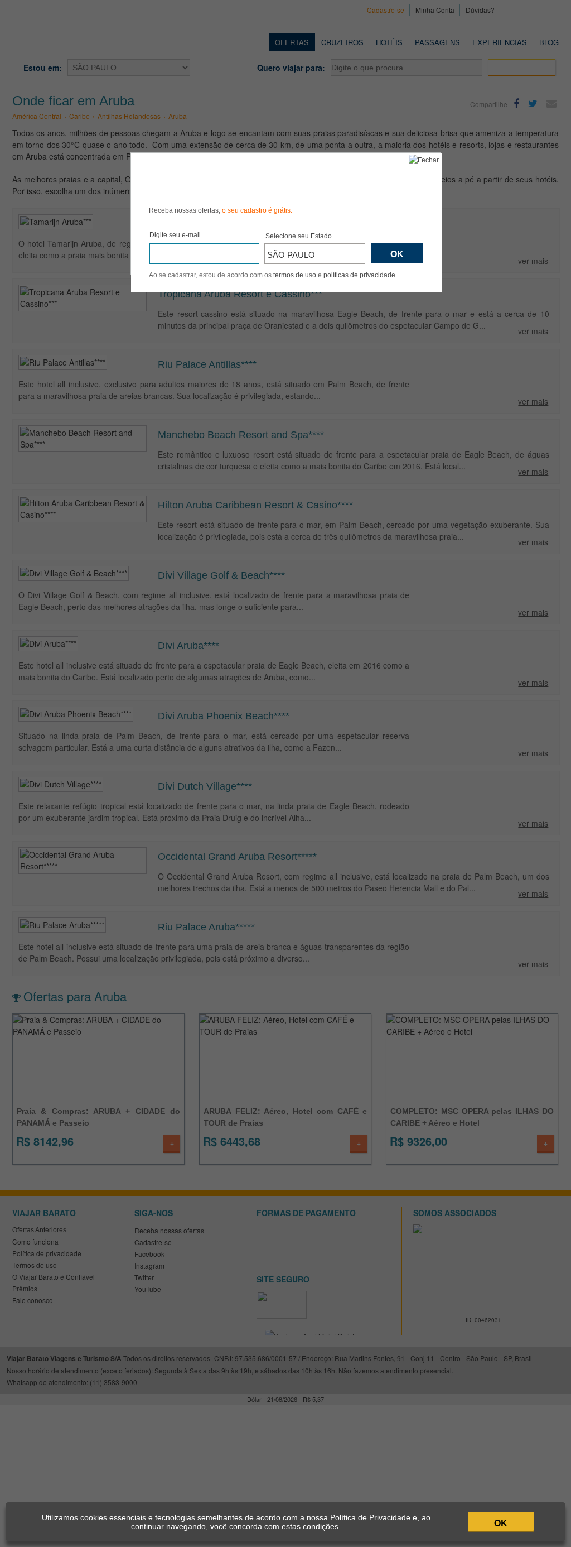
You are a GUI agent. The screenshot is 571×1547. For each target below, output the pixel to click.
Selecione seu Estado (298, 236)
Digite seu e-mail (175, 235)
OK (500, 1522)
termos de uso (294, 275)
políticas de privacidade (359, 275)
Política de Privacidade (370, 1517)
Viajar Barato (211, 177)
